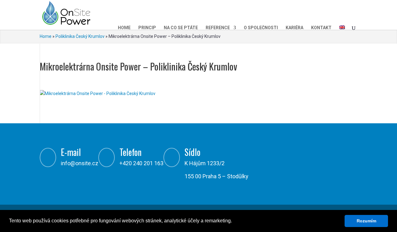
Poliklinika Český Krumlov (80, 36)
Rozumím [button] (366, 220)
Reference (218, 27)
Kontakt (321, 27)
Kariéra (294, 27)
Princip (147, 27)
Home (124, 27)
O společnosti (261, 27)
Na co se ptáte (181, 27)
